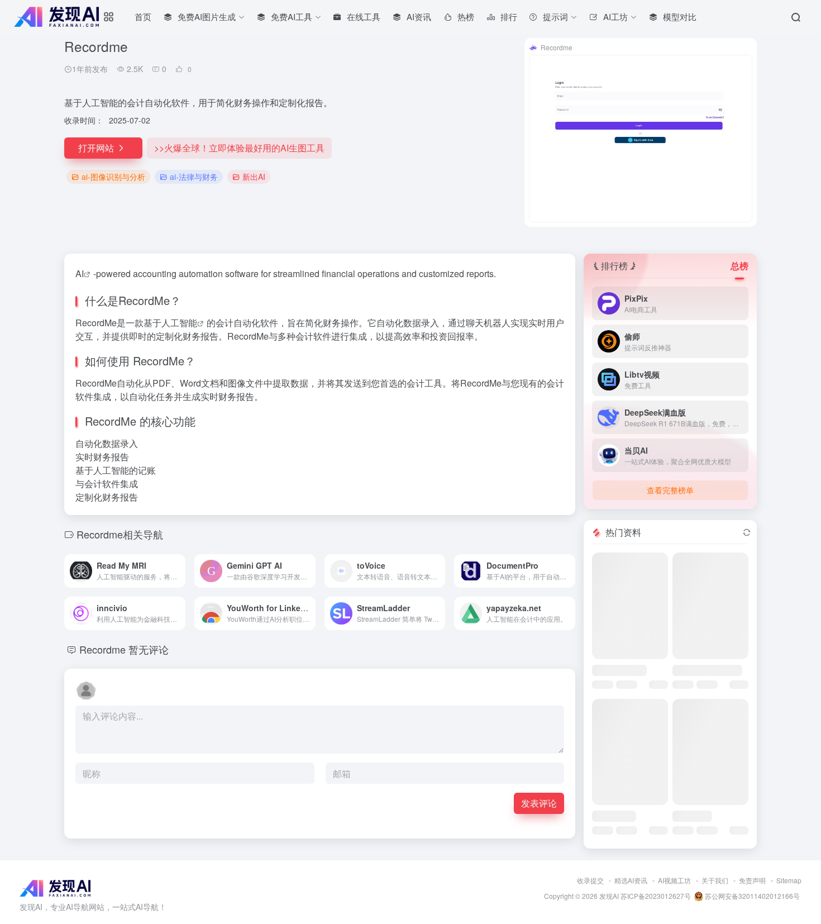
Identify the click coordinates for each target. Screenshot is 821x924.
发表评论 (539, 803)
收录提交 (590, 880)
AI (79, 273)
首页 (143, 16)
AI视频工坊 (674, 880)
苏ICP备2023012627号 (655, 896)
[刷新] (746, 532)
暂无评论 (148, 649)
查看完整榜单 (670, 490)
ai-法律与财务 (194, 176)
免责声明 (752, 880)
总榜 (739, 265)
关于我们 (714, 880)
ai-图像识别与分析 (113, 176)
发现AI (609, 896)
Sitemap (788, 880)
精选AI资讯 (630, 880)
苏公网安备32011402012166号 (751, 896)
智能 (188, 322)
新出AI (253, 176)
